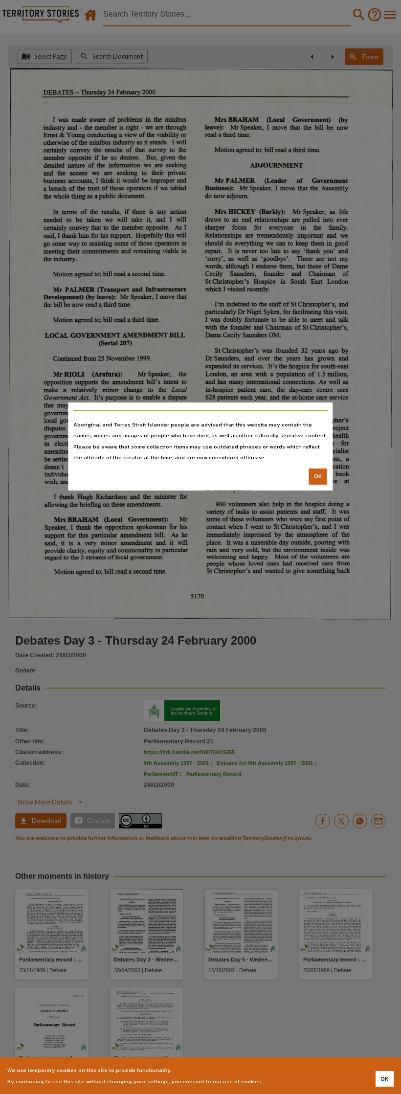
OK (318, 476)
